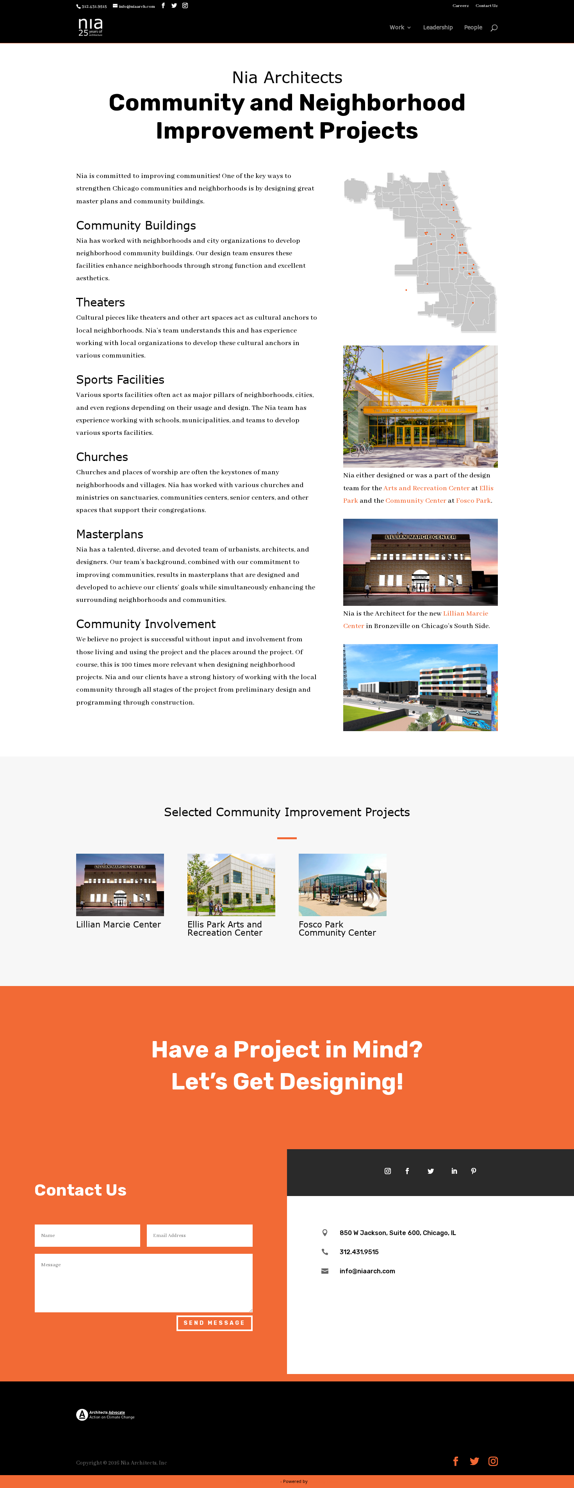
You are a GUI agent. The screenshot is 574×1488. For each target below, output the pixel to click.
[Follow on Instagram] (387, 1171)
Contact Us (487, 6)
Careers (461, 6)
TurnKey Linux (323, 1481)
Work (397, 27)
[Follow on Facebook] (407, 1171)
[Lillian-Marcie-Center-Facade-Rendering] (420, 604)
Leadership (438, 27)
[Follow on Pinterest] (473, 1171)
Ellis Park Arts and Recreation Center (224, 928)
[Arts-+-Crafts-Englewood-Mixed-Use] (420, 729)
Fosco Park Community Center (337, 928)
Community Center (415, 501)
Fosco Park (473, 501)
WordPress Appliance (257, 1481)
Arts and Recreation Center (426, 488)
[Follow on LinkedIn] (454, 1171)
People (473, 27)
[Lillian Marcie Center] (120, 885)
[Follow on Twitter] (431, 1171)
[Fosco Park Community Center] (343, 885)
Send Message (215, 1323)
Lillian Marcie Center (118, 924)
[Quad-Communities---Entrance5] (420, 465)
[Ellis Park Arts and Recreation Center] (231, 885)
